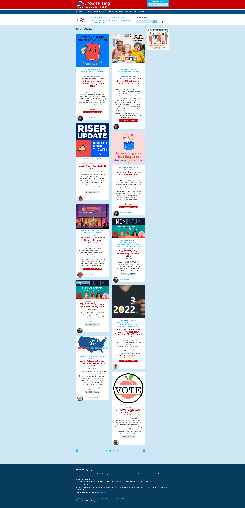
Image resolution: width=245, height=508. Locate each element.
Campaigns (97, 12)
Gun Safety (112, 17)
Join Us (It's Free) (156, 1)
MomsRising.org (94, 5)
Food (106, 17)
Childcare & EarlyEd (97, 17)
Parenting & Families (96, 74)
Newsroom (128, 12)
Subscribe (124, 498)
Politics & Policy (114, 22)
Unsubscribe (115, 498)
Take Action (88, 12)
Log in (166, 22)
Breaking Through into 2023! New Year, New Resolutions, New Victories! (128, 331)
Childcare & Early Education (92, 69)
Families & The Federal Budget (128, 242)
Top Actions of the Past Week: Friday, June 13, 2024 (92, 164)
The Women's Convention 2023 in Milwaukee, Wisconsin (92, 240)
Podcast (105, 22)
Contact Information (82, 498)
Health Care (136, 244)
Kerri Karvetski (126, 279)
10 (117, 451)
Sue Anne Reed (90, 197)
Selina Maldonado (126, 442)
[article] (92, 77)
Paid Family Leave (96, 22)
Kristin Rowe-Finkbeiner (92, 397)
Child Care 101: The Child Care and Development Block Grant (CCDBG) (128, 81)
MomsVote (79, 12)
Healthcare (121, 17)
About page (103, 493)
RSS (79, 456)
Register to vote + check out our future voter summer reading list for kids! (92, 82)
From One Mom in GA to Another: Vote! (128, 411)
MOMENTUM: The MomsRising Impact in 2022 (128, 253)
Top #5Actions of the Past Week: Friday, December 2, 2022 (92, 363)
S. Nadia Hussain (90, 117)
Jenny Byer (89, 274)
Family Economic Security (88, 72)
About (135, 12)
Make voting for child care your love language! (128, 173)
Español (142, 12)
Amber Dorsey (126, 366)
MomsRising (100, 72)
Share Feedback (95, 498)
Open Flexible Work (125, 20)
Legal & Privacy (105, 498)
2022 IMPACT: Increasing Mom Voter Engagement (92, 305)
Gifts (121, 12)
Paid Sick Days (92, 358)
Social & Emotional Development (92, 76)
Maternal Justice (105, 20)
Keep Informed (112, 12)
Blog (104, 12)
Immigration (94, 20)
